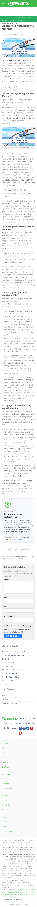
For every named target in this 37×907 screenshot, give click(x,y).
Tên (6, 597)
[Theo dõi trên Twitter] (27, 728)
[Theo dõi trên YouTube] (20, 733)
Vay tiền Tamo (7, 684)
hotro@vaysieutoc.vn (14, 899)
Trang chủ (5, 18)
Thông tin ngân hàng (18, 18)
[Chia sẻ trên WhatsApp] (9, 549)
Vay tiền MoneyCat (9, 673)
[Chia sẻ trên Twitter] (16, 549)
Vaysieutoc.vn (7, 233)
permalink (20, 559)
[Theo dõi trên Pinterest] (31, 728)
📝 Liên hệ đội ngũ (16, 539)
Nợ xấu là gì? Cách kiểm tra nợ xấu (16, 655)
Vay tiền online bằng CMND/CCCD (15, 652)
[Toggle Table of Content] (14, 88)
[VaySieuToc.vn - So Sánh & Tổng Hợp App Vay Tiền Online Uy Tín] (18, 4)
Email (6, 607)
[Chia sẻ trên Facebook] (13, 549)
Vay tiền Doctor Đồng (10, 677)
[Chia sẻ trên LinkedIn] (27, 549)
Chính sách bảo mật (10, 723)
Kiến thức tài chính (27, 723)
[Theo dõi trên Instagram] (24, 728)
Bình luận (8, 579)
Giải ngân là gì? (8, 663)
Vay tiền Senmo (8, 681)
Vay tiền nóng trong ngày (12, 670)
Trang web (8, 616)
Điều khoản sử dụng (27, 718)
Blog (3, 696)
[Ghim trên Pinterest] (24, 549)
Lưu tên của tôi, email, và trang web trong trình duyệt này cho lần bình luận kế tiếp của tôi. (17, 629)
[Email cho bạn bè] (20, 549)
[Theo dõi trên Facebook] (20, 728)
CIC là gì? (5, 659)
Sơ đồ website (10, 728)
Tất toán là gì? (7, 666)
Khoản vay (6, 699)
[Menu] (3, 3)
